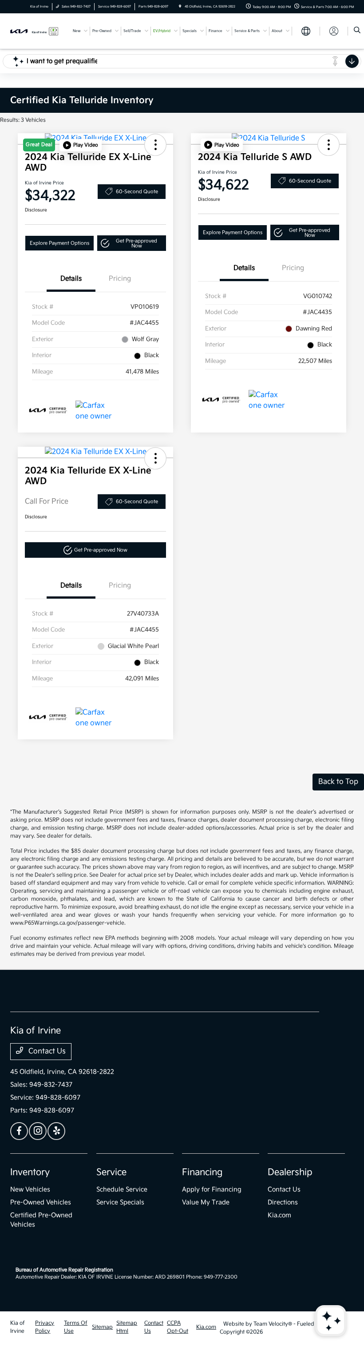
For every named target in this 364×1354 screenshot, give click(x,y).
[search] (357, 31)
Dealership (290, 1172)
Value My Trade (205, 1202)
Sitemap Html (126, 1327)
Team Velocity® (272, 1324)
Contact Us (46, 1051)
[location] (180, 6)
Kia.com (279, 1215)
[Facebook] (19, 1131)
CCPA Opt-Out (177, 1327)
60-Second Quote (137, 192)
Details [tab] (71, 278)
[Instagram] (38, 1131)
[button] (80, 145)
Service (111, 1172)
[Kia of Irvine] (34, 31)
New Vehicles (30, 1189)
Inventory (30, 1172)
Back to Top (338, 782)
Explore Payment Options (59, 243)
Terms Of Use (75, 1327)
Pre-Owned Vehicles (40, 1202)
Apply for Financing (211, 1189)
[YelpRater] (56, 1131)
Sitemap (102, 1327)
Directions (283, 1202)
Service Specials (120, 1202)
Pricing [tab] (120, 278)
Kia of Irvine (17, 1327)
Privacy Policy (44, 1327)
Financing (202, 1172)
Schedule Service (121, 1189)
